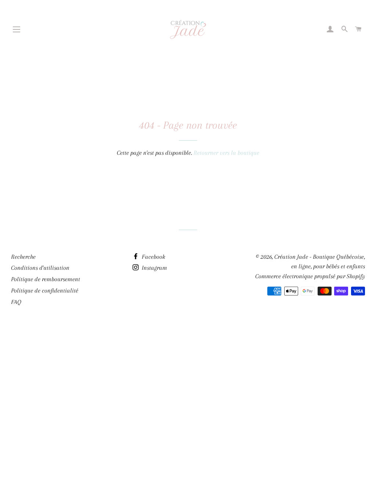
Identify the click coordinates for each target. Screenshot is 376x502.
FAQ (16, 301)
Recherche (23, 256)
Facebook (152, 256)
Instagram (153, 267)
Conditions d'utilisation (40, 267)
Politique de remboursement (45, 279)
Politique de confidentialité (44, 290)
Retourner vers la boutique (226, 152)
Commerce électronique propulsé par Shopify (310, 276)
